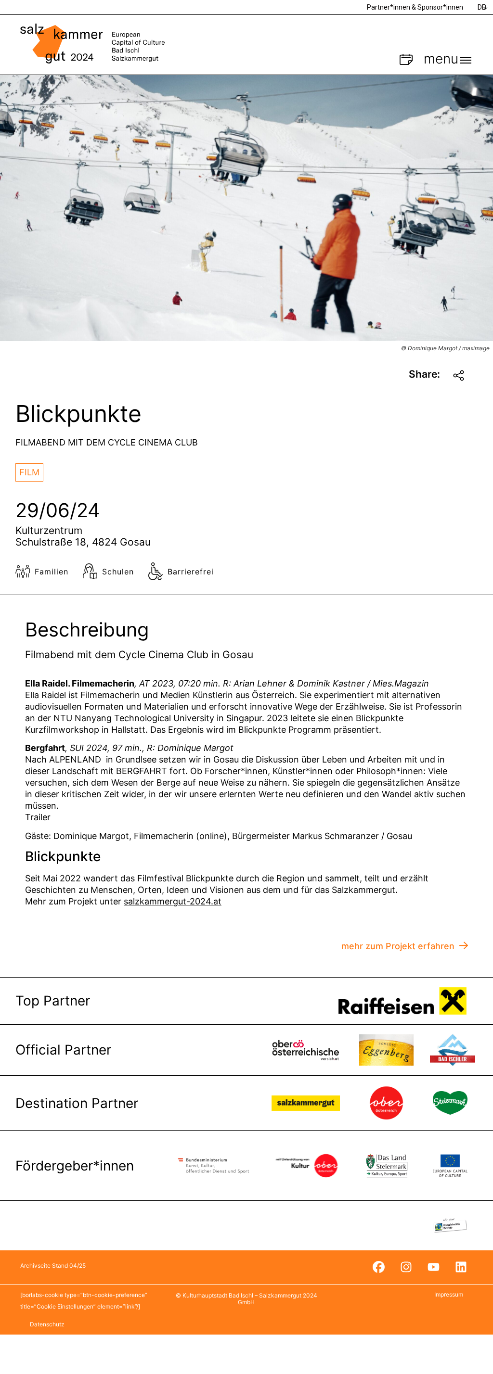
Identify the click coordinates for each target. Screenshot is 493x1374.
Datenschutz (47, 1324)
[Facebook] (378, 1267)
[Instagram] (406, 1267)
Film (29, 472)
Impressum (448, 1294)
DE (482, 7)
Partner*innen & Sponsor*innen (415, 7)
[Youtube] (433, 1267)
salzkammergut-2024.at (172, 901)
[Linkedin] (461, 1267)
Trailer (38, 817)
